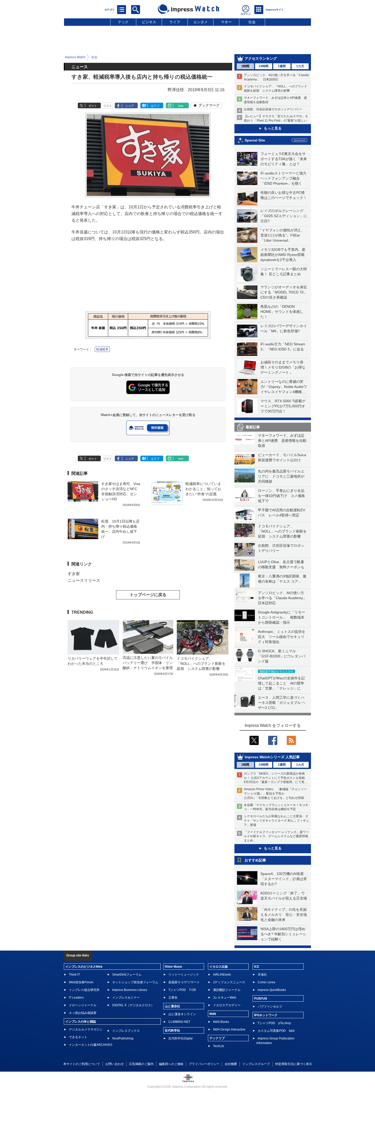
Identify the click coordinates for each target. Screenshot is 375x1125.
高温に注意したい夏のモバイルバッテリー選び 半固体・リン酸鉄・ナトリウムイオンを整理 (148, 663)
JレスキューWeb (224, 997)
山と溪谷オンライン (182, 1014)
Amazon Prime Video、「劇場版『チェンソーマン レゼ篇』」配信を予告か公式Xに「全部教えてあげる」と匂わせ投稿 (275, 793)
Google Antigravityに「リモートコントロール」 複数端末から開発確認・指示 (281, 617)
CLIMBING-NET (179, 1022)
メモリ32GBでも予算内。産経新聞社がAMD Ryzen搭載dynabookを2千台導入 (282, 254)
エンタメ (200, 22)
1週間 (282, 66)
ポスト (93, 105)
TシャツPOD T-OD (182, 990)
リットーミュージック (183, 974)
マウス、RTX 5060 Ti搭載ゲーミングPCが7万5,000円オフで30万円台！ (283, 406)
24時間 (263, 66)
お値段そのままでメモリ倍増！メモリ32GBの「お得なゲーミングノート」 (282, 367)
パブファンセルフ (270, 1006)
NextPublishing (122, 1038)
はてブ (155, 105)
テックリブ (217, 1038)
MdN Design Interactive (229, 1029)
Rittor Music (173, 966)
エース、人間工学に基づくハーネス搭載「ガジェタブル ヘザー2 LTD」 (281, 702)
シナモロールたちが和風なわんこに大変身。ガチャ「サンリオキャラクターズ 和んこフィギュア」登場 (276, 820)
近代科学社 (172, 1030)
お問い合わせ (114, 1064)
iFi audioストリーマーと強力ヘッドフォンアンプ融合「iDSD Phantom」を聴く (283, 178)
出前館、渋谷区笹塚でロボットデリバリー (273, 109)
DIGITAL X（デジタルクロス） (133, 1005)
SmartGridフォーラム (127, 974)
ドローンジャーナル (82, 1005)
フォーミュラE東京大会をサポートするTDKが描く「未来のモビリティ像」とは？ (283, 159)
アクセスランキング (261, 58)
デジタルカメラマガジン (86, 1029)
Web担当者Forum (81, 982)
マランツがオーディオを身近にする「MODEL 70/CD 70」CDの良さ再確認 (283, 292)
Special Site (255, 140)
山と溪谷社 (172, 1006)
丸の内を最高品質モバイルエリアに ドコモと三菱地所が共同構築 (281, 476)
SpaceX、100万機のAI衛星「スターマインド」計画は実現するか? (283, 879)
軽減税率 (102, 349)
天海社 (262, 974)
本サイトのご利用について (81, 1064)
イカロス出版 (218, 966)
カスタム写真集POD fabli (276, 1031)
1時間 (245, 66)
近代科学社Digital (180, 1038)
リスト (107, 105)
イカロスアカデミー (227, 1005)
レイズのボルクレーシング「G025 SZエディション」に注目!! (283, 216)
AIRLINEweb (222, 974)
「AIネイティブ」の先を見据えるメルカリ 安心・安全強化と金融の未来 (283, 914)
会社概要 (231, 1064)
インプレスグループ (256, 1064)
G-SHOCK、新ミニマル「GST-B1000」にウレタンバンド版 (281, 656)
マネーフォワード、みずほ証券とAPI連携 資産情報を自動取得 (282, 440)
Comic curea (266, 982)
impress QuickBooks (272, 990)
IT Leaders (76, 997)
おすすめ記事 (255, 860)
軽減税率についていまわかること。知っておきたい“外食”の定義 (203, 489)
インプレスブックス (126, 1031)
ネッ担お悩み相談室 (82, 1013)
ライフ (174, 22)
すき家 (74, 574)
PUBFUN (260, 998)
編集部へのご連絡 (171, 1064)
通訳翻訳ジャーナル (227, 990)
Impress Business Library (129, 990)
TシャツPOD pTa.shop (274, 1023)
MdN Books (221, 1022)
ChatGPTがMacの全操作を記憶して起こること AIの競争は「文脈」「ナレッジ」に (281, 683)
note (180, 105)
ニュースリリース (84, 580)
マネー (226, 22)
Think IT (74, 974)
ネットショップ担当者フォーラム (135, 982)
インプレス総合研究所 (84, 990)
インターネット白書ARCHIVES (90, 1045)
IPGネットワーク (266, 1015)
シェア (130, 105)
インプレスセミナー (126, 997)
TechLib (218, 1046)
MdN (212, 1014)
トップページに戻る (148, 595)
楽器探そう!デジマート (184, 982)
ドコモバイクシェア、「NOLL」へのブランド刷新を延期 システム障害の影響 (282, 531)
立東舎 (173, 997)
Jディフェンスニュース (229, 982)
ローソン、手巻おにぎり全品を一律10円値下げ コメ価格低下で (281, 496)
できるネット (78, 1037)
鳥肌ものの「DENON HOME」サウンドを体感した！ (281, 311)
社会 (252, 22)
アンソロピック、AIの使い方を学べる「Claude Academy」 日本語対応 (284, 598)
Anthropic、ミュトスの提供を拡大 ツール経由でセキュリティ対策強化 (281, 637)
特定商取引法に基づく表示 (293, 1064)
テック (123, 22)
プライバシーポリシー (204, 1064)
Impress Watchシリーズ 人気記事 (272, 757)
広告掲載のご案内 (141, 1064)
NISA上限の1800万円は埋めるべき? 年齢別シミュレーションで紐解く (283, 934)
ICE (256, 966)
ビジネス (149, 22)
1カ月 (300, 66)
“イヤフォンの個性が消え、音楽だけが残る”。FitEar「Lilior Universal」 (282, 235)
